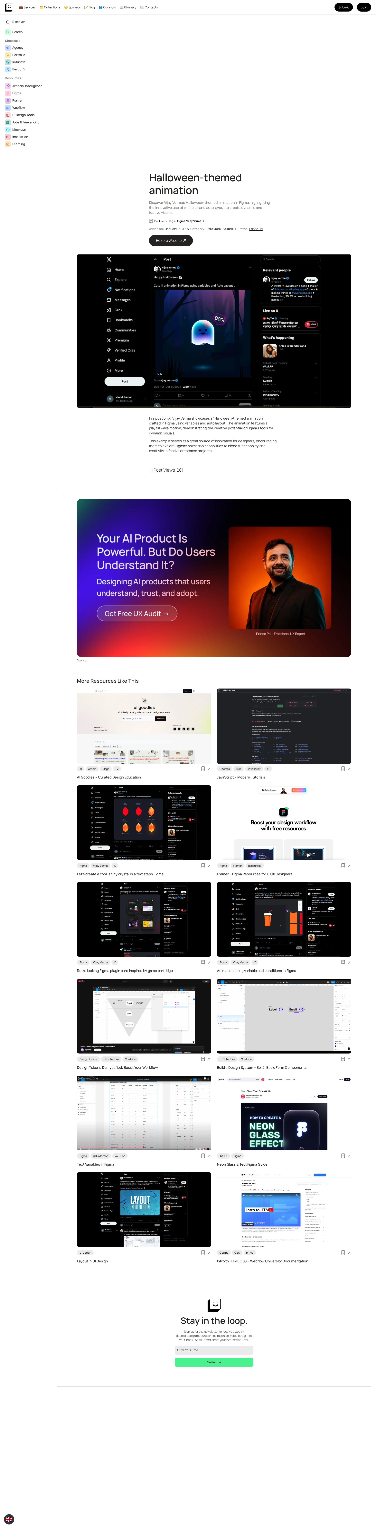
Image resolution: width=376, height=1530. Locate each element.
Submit (343, 7)
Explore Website (169, 240)
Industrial (19, 62)
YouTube (130, 1059)
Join (364, 7)
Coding (224, 1252)
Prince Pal (256, 229)
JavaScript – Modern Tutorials (241, 777)
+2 (116, 769)
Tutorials (228, 229)
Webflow (18, 107)
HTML (249, 1252)
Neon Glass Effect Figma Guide (242, 1164)
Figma (16, 93)
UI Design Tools (23, 115)
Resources (13, 78)
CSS (237, 1252)
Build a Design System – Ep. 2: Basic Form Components (262, 1067)
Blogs (105, 769)
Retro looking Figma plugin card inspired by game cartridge (125, 971)
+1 (268, 769)
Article (92, 769)
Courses (225, 769)
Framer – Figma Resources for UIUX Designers (255, 874)
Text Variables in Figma (95, 1164)
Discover (18, 22)
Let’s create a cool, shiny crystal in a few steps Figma (120, 874)
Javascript (254, 769)
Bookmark (160, 221)
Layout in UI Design (92, 1261)
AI (81, 769)
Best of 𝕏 (19, 69)
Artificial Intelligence (27, 86)
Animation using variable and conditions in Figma (256, 971)
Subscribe (214, 1362)
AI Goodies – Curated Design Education (109, 777)
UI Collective (111, 1059)
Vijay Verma (193, 221)
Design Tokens (88, 1059)
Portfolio (18, 55)
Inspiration (20, 137)
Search (17, 32)
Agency (17, 47)
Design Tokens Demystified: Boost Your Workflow (117, 1067)
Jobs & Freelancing (26, 122)
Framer (17, 100)
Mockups (19, 129)
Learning (18, 144)
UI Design (85, 1252)
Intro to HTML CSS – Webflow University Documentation (262, 1261)
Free (238, 769)
